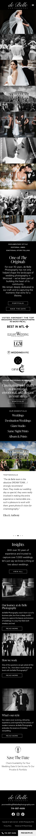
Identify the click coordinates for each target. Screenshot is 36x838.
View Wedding (18, 26)
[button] (33, 5)
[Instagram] (18, 814)
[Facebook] (13, 814)
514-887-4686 (18, 808)
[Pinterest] (22, 814)
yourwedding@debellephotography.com (18, 804)
